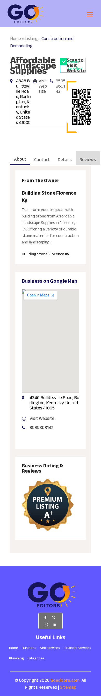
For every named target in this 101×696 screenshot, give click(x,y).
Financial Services (77, 648)
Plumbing (16, 659)
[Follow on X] (54, 618)
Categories (36, 659)
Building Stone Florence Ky (45, 254)
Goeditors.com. (65, 680)
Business (29, 648)
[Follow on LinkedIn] (55, 624)
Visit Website (43, 86)
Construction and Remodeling (42, 42)
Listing (31, 38)
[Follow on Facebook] (45, 618)
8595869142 (61, 86)
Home (15, 38)
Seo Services (50, 648)
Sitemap (68, 687)
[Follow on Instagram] (46, 624)
